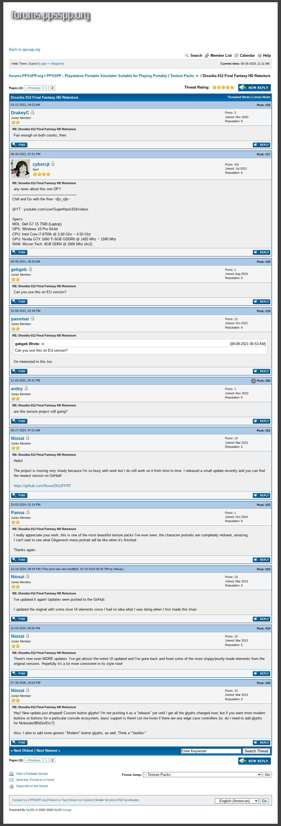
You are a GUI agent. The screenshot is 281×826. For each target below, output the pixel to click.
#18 (267, 261)
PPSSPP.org (38, 800)
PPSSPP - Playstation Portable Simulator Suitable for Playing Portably (107, 76)
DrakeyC (20, 112)
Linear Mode (261, 97)
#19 (267, 311)
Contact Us (19, 800)
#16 (267, 105)
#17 (267, 154)
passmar (20, 319)
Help (267, 55)
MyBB (30, 809)
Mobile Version (104, 800)
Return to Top (58, 800)
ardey (17, 388)
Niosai (17, 438)
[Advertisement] (109, 34)
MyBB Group (62, 809)
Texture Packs (182, 76)
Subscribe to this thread (32, 786)
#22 (267, 504)
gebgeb (19, 269)
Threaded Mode (238, 97)
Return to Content (81, 800)
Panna (17, 512)
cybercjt (41, 164)
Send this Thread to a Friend (35, 779)
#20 (267, 381)
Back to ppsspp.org (24, 49)
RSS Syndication (128, 800)
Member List (221, 55)
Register (57, 63)
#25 (267, 683)
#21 (267, 430)
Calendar (247, 55)
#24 (267, 628)
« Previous (33, 88)
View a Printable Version (32, 773)
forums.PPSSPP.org (26, 76)
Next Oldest (23, 750)
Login (43, 63)
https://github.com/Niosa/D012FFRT (42, 486)
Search (196, 55)
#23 (267, 569)
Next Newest (46, 750)
